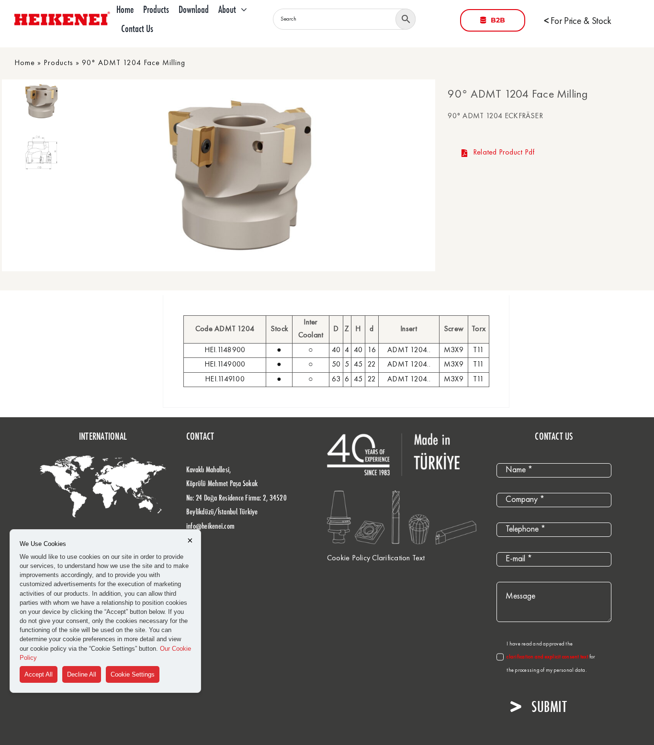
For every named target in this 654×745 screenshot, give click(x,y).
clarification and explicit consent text (548, 657)
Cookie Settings (133, 674)
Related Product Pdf (504, 152)
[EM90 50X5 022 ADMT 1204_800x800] (240, 175)
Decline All (81, 674)
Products (58, 63)
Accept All (38, 674)
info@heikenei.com (210, 526)
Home (24, 63)
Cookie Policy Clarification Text (376, 558)
